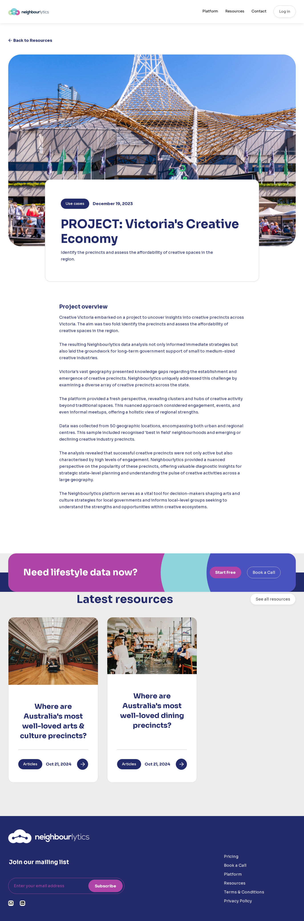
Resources (234, 11)
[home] (28, 11)
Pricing (231, 856)
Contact (258, 11)
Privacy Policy (238, 901)
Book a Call (264, 572)
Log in (284, 11)
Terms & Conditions (244, 892)
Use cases (75, 203)
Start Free (225, 572)
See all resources (273, 599)
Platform (210, 11)
